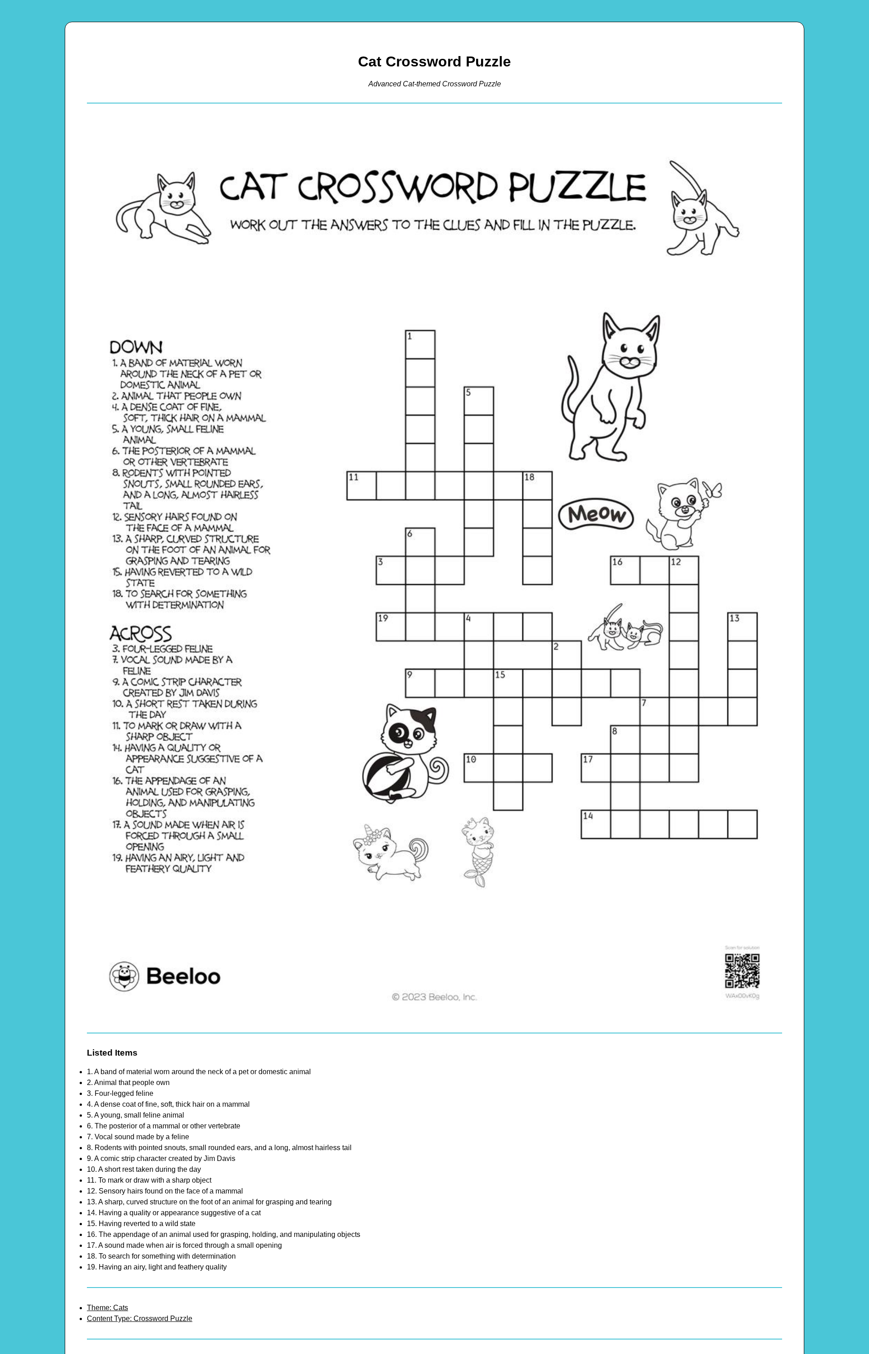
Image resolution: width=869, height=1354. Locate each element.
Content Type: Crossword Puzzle (139, 1318)
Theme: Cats (107, 1308)
